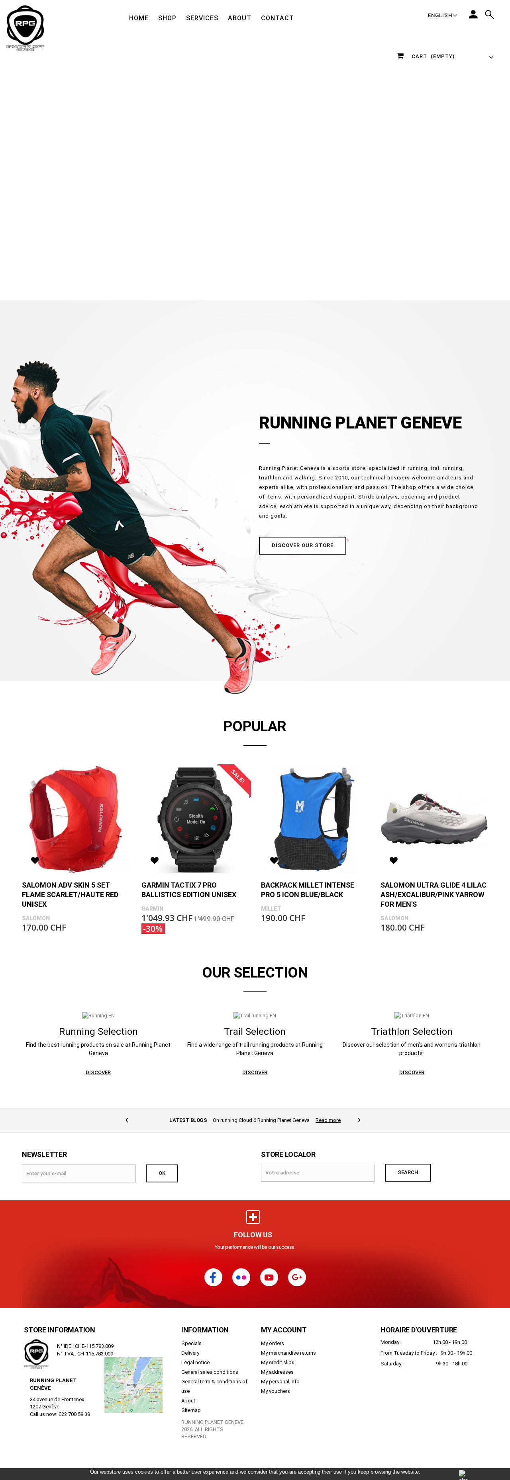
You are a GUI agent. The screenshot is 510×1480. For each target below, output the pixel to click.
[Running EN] (98, 1015)
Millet (271, 909)
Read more (322, 1120)
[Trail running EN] (254, 1015)
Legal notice (195, 1362)
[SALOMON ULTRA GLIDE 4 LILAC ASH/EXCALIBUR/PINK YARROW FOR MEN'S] (434, 819)
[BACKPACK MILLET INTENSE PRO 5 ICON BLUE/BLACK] (315, 819)
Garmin (152, 909)
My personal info (280, 1382)
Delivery (190, 1353)
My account (284, 1330)
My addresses (277, 1372)
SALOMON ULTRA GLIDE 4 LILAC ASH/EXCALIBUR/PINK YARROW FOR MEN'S (433, 894)
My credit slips (277, 1362)
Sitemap (191, 1410)
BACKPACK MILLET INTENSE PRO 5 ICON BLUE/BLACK (307, 890)
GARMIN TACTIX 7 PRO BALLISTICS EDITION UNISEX (188, 890)
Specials (191, 1343)
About (188, 1401)
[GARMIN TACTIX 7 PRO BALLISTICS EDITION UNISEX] (195, 819)
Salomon (35, 918)
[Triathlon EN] (411, 1015)
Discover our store (302, 545)
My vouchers (275, 1391)
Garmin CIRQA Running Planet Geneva (261, 1120)
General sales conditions (209, 1372)
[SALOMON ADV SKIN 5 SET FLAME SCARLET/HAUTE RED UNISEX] (75, 819)
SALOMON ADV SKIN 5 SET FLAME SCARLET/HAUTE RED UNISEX (70, 894)
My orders (272, 1343)
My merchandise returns (288, 1353)
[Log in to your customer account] (473, 14)
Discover (98, 1072)
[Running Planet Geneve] (25, 27)
